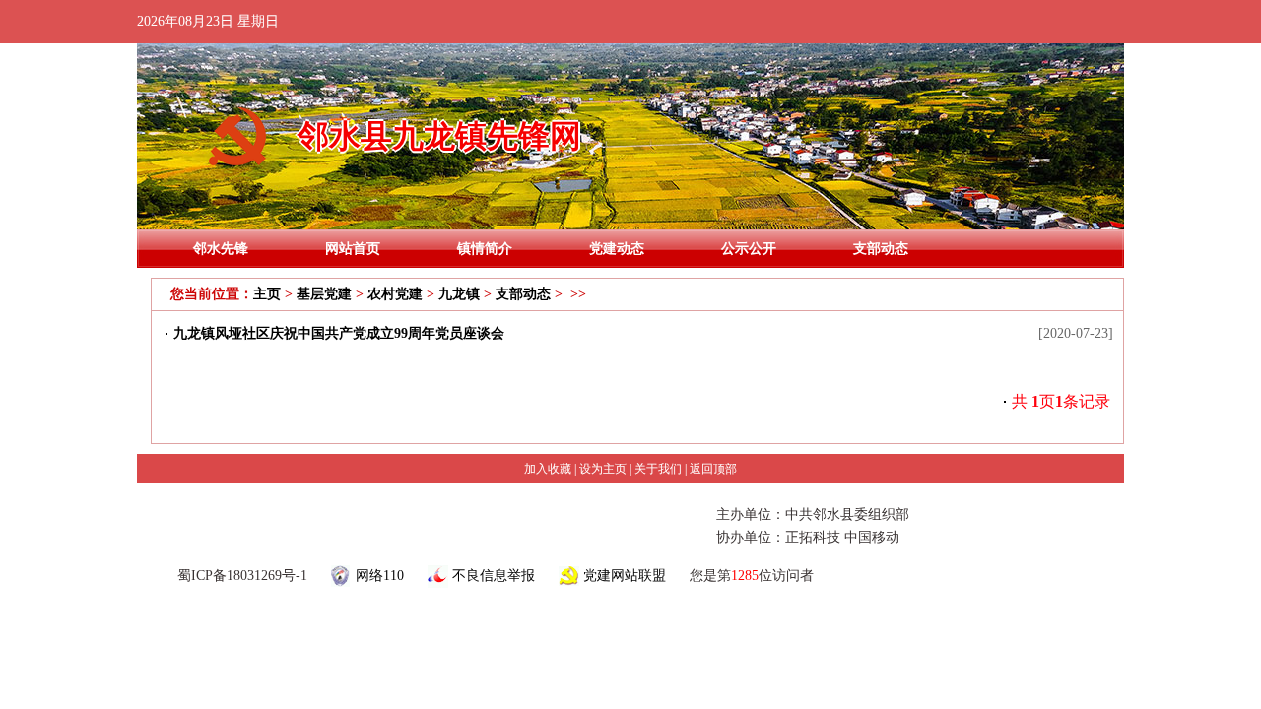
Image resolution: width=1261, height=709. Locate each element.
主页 (267, 294)
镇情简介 (484, 248)
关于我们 (658, 469)
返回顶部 (713, 469)
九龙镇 (459, 294)
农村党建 (395, 294)
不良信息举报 (493, 575)
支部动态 (880, 248)
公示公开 (748, 248)
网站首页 (352, 248)
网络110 (380, 575)
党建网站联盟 (624, 575)
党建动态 (616, 248)
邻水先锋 (220, 248)
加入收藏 (547, 469)
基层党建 (324, 294)
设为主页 (603, 469)
